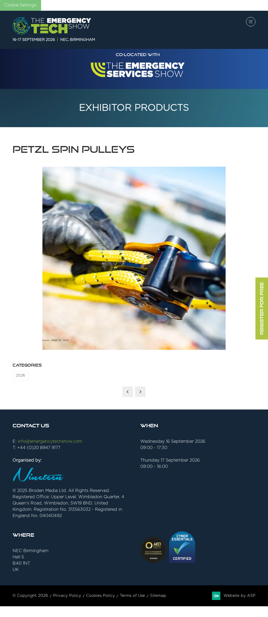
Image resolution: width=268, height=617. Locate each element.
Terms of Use (132, 596)
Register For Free (261, 308)
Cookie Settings (20, 5)
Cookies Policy (100, 596)
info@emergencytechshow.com (50, 441)
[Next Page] (140, 391)
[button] (250, 21)
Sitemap (158, 596)
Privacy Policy (67, 596)
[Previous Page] (127, 391)
